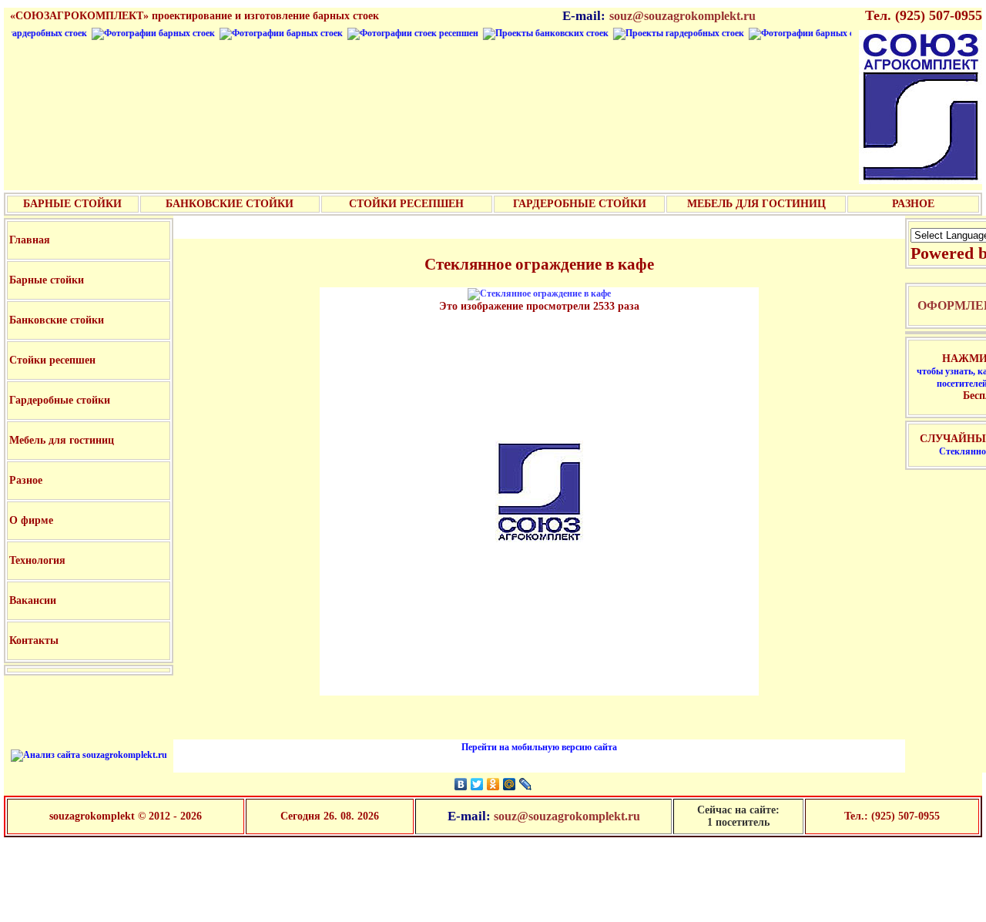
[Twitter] (477, 784)
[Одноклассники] (493, 784)
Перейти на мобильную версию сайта (539, 747)
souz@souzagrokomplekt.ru (682, 15)
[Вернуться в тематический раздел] (539, 293)
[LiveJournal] (526, 784)
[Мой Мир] (509, 784)
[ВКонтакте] (461, 784)
